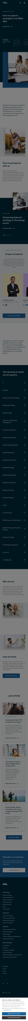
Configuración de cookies (14, 1017)
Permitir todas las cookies (14, 1013)
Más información (7, 1009)
